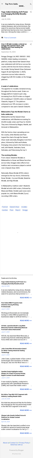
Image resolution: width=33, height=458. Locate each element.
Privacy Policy (24, 443)
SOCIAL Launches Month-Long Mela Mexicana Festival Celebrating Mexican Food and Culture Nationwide (14, 327)
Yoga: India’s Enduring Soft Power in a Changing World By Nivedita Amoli (14, 14)
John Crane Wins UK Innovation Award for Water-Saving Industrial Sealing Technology (13, 350)
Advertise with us (16, 445)
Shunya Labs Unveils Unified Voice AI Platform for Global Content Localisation (13, 417)
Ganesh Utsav (14, 207)
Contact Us (14, 443)
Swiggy (25, 210)
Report (17, 210)
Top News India (11, 3)
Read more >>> (26, 298)
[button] (31, 12)
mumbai (5, 210)
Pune (11, 210)
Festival (5, 207)
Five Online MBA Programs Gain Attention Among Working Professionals (11, 304)
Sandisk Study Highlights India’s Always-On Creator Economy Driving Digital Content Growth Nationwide (13, 373)
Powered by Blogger (16, 450)
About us (6, 443)
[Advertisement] (16, 261)
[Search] (31, 4)
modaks (24, 207)
